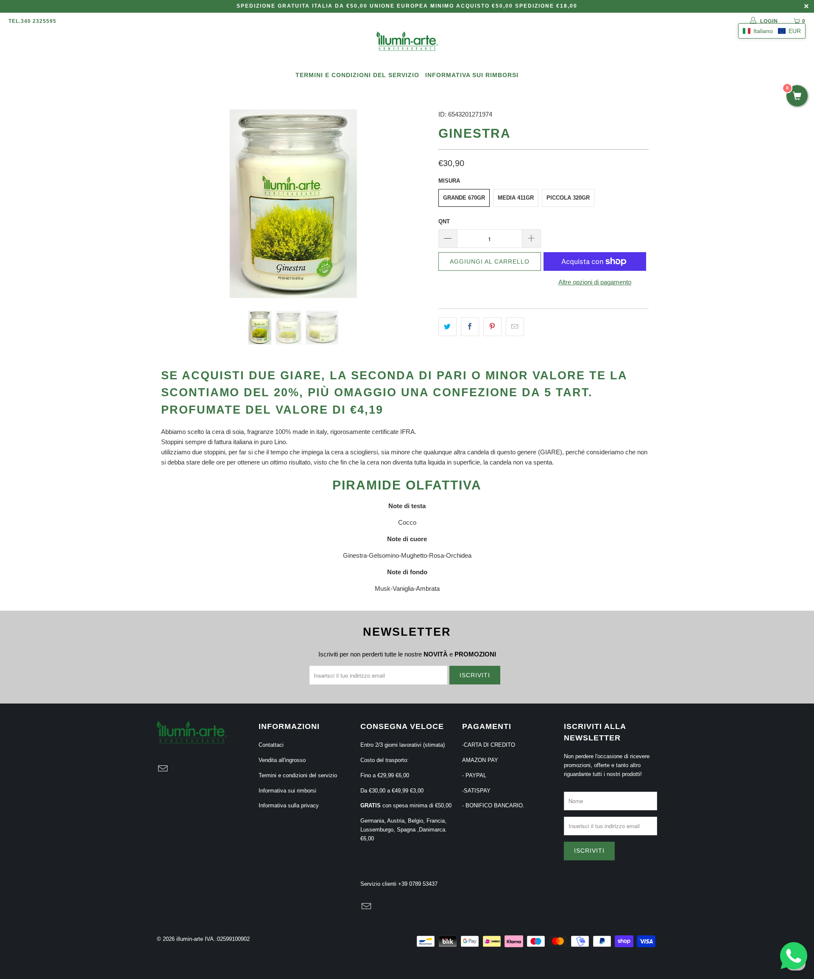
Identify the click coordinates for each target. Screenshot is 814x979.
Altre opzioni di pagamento (594, 282)
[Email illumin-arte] (163, 769)
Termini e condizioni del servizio (357, 75)
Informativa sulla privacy (289, 805)
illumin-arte (189, 939)
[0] (797, 96)
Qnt (444, 221)
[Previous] (171, 203)
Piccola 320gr (568, 198)
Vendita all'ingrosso (282, 760)
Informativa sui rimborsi (472, 75)
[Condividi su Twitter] (447, 326)
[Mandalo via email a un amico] (515, 326)
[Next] (415, 203)
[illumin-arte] (407, 42)
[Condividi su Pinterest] (492, 326)
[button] (772, 31)
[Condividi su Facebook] (470, 326)
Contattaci (271, 745)
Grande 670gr (464, 198)
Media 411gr (516, 198)
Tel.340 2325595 (32, 21)
